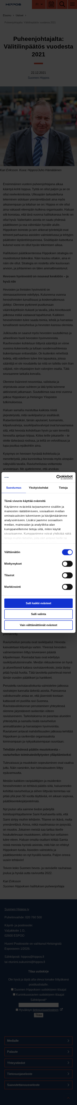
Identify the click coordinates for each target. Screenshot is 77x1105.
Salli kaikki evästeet (38, 603)
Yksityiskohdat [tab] (38, 487)
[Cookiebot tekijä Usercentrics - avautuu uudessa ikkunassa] (56, 477)
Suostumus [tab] (13, 487)
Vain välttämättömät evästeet (38, 625)
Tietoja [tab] (63, 487)
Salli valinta (38, 614)
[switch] (67, 564)
